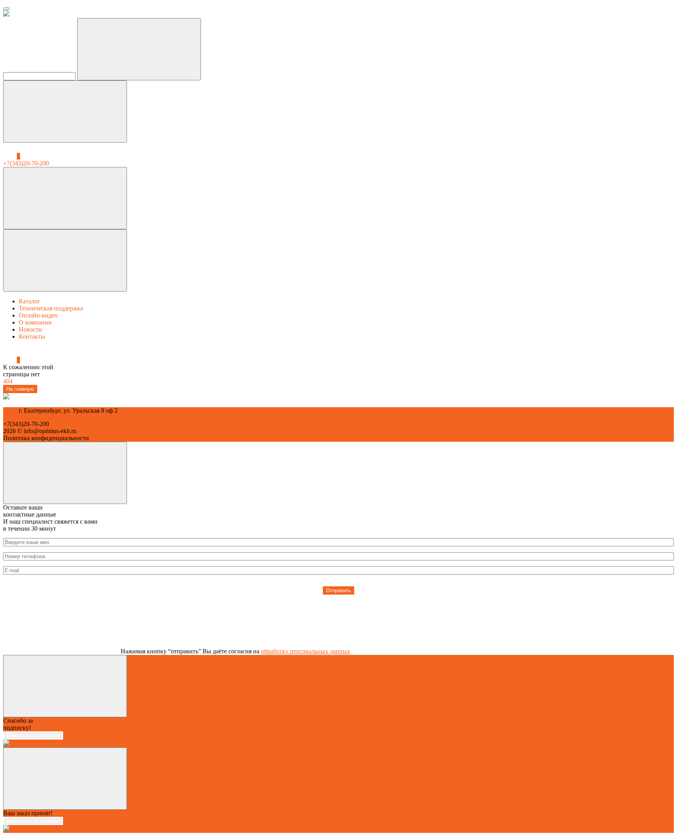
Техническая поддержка (51, 308)
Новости (30, 329)
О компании (35, 322)
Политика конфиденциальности (46, 438)
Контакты (32, 336)
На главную (20, 389)
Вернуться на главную (33, 735)
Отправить (338, 590)
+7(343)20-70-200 (26, 424)
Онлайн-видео (38, 315)
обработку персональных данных (305, 651)
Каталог (29, 301)
